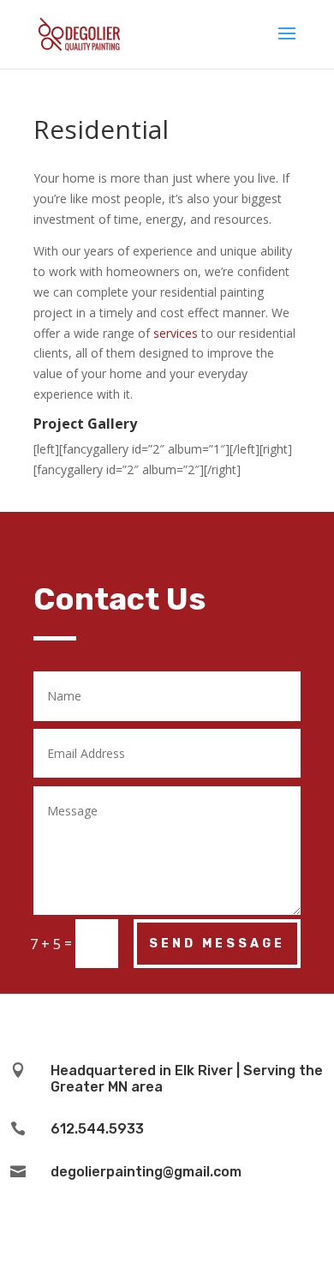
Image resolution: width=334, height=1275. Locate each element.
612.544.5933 (97, 1129)
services (175, 333)
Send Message (217, 943)
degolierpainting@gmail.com (146, 1172)
